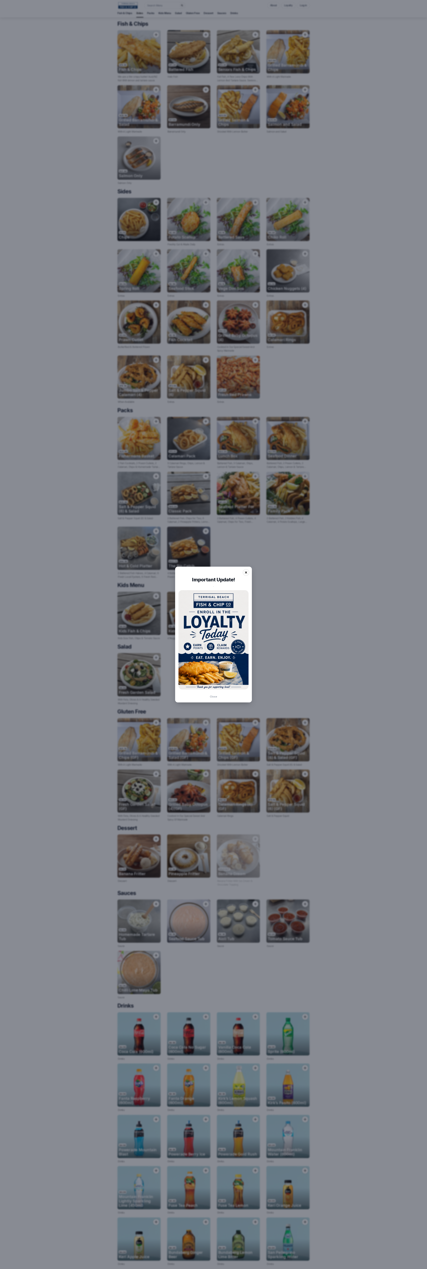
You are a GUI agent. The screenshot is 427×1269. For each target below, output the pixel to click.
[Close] (246, 572)
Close (213, 696)
